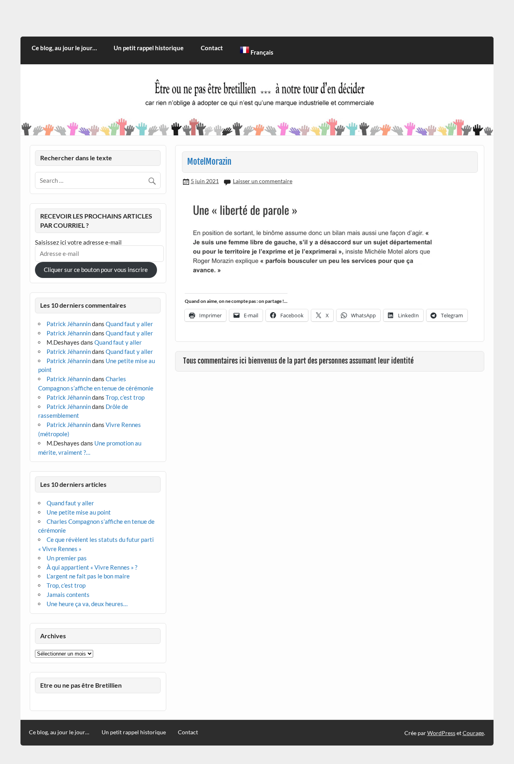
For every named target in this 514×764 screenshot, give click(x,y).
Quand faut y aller (129, 323)
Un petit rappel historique (149, 47)
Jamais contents (68, 594)
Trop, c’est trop (125, 397)
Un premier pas (67, 558)
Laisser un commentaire (262, 181)
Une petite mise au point (79, 512)
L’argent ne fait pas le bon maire (88, 576)
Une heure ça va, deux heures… (87, 603)
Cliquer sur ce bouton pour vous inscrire (96, 269)
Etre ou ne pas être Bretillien (81, 685)
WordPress (441, 732)
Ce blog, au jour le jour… (64, 47)
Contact (212, 47)
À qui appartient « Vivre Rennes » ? (92, 567)
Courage (473, 732)
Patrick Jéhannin (69, 323)
